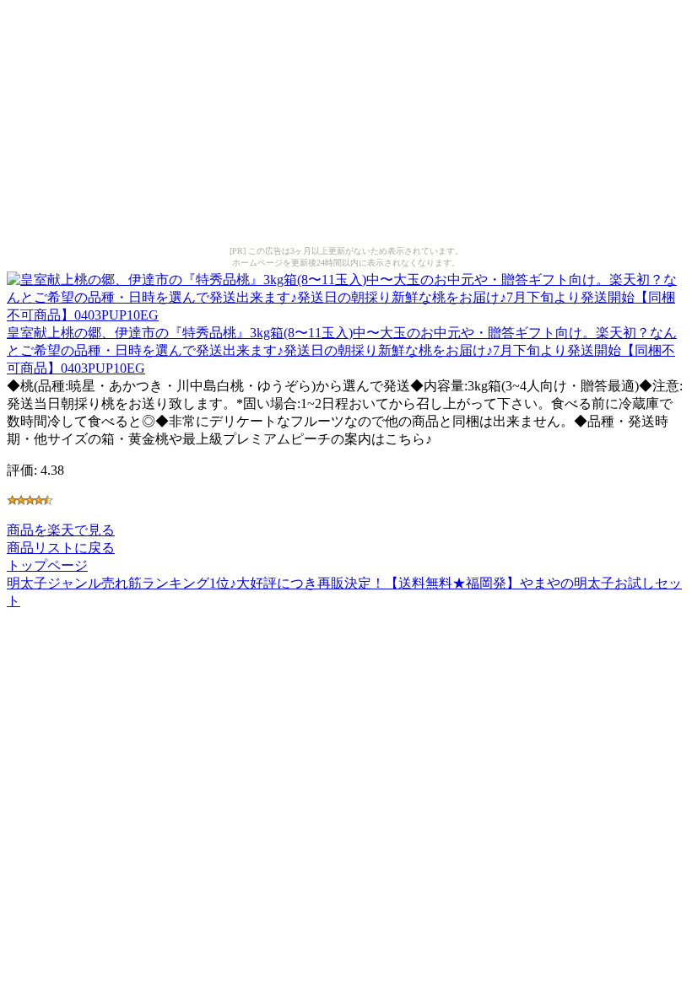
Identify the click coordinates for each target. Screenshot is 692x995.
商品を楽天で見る (61, 530)
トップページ (47, 565)
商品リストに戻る (61, 548)
